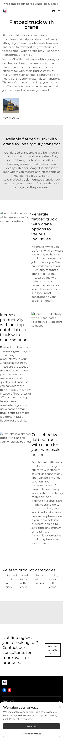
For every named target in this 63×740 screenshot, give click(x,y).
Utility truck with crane (53, 581)
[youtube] (9, 690)
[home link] (4, 11)
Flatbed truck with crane (11, 581)
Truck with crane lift (40, 579)
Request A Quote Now (53, 650)
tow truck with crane (17, 117)
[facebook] (4, 690)
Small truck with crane (24, 581)
